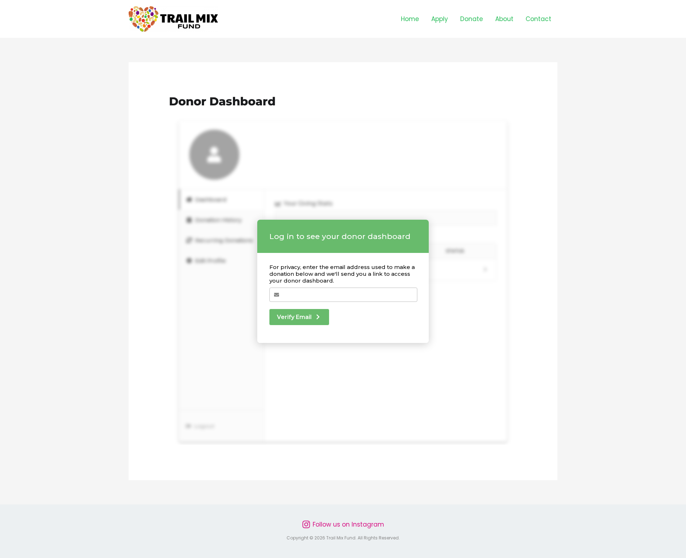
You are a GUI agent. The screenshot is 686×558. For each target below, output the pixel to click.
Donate (471, 19)
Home (410, 19)
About (504, 19)
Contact (538, 19)
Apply (439, 19)
